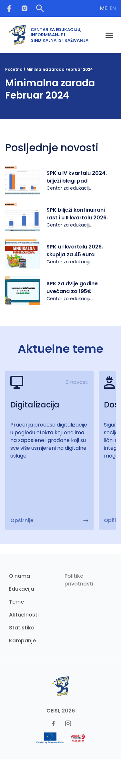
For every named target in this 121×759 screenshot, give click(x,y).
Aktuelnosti (24, 614)
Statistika (22, 627)
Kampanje (22, 640)
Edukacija (21, 589)
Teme (16, 602)
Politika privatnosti (79, 579)
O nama (19, 576)
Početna (14, 69)
